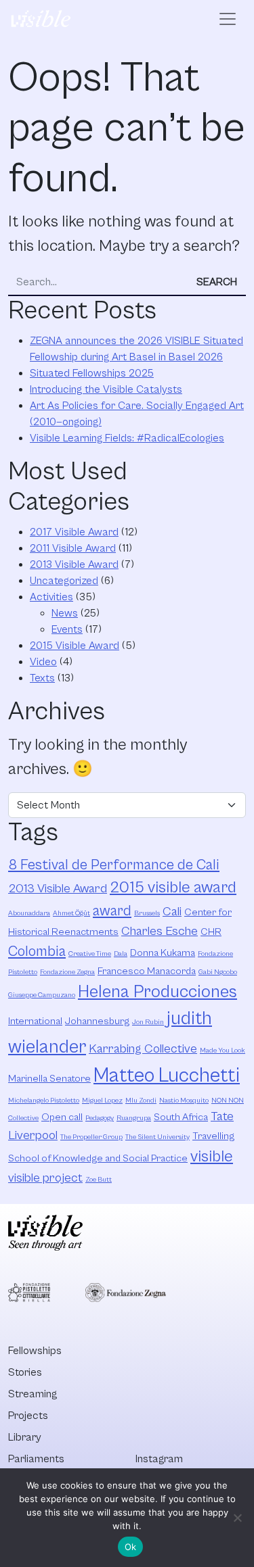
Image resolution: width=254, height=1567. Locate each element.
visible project (45, 1178)
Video (43, 662)
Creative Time (89, 954)
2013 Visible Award (74, 564)
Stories (25, 1372)
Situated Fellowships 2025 (92, 373)
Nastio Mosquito (184, 1100)
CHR (210, 932)
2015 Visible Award (74, 646)
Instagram (159, 1459)
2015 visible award (173, 887)
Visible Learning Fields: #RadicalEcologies (127, 438)
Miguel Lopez (102, 1100)
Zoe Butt (98, 1180)
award (112, 910)
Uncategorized (64, 581)
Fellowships (35, 1351)
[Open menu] (227, 19)
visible (211, 1156)
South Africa (181, 1117)
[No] (237, 1517)
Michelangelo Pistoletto (43, 1100)
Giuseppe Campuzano (41, 995)
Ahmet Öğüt (71, 913)
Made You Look (222, 1050)
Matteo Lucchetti (166, 1075)
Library (24, 1437)
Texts (42, 678)
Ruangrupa (134, 1118)
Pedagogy (99, 1118)
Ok (131, 1546)
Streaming (32, 1394)
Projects (28, 1415)
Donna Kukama (162, 953)
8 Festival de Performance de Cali (113, 865)
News (64, 613)
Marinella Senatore (49, 1078)
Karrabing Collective (143, 1049)
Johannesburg (97, 1021)
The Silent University (157, 1137)
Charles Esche (159, 931)
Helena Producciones (157, 992)
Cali (172, 912)
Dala (120, 954)
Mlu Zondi (140, 1100)
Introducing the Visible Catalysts (106, 389)
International (35, 1021)
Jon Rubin (148, 1022)
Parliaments (36, 1459)
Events (67, 629)
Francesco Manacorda (147, 971)
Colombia (37, 951)
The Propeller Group (91, 1137)
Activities (51, 597)
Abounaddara (29, 913)
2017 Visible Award (74, 532)
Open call (62, 1117)
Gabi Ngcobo (217, 972)
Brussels (147, 913)
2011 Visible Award (73, 548)
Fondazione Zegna (67, 972)
